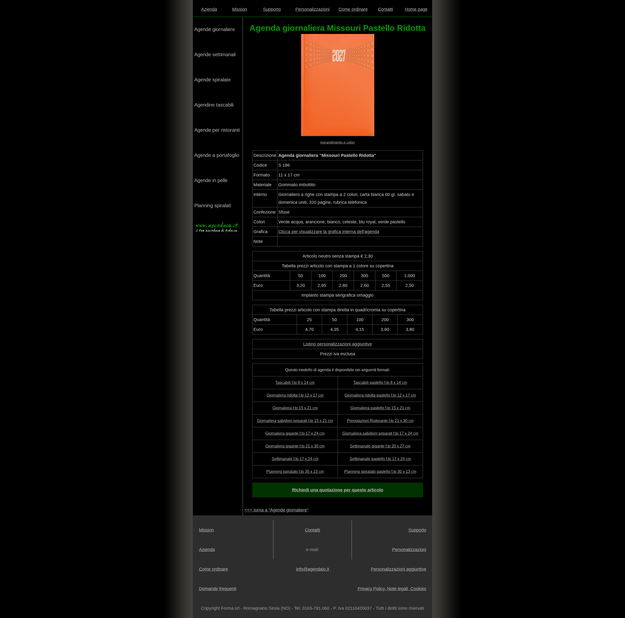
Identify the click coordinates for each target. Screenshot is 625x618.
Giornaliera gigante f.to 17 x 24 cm (294, 433)
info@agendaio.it (312, 569)
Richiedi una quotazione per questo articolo (337, 490)
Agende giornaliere (214, 29)
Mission (239, 9)
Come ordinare (353, 9)
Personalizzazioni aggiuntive (398, 569)
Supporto (272, 9)
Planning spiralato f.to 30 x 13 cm (295, 471)
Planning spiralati (212, 205)
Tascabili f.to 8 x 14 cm (294, 382)
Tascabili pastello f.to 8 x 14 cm (380, 382)
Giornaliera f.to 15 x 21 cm (295, 408)
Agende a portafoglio (216, 155)
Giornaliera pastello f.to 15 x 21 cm (380, 408)
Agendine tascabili (213, 105)
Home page (416, 9)
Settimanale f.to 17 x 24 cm (295, 459)
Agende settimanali (215, 54)
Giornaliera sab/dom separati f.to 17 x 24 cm (380, 433)
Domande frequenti (217, 588)
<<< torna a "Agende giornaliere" (276, 510)
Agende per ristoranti (217, 130)
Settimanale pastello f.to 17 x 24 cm (380, 459)
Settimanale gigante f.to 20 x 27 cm (380, 446)
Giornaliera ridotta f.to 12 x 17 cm (295, 395)
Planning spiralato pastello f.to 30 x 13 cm (380, 471)
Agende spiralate (212, 79)
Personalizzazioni (312, 9)
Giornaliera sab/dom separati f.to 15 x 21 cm (295, 421)
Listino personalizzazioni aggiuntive (337, 344)
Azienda (209, 9)
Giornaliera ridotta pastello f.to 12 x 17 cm (380, 395)
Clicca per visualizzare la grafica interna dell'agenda (328, 231)
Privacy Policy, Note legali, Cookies (392, 588)
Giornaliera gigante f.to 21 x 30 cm (294, 446)
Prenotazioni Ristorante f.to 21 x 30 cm (380, 421)
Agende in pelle (211, 180)
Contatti (385, 9)
